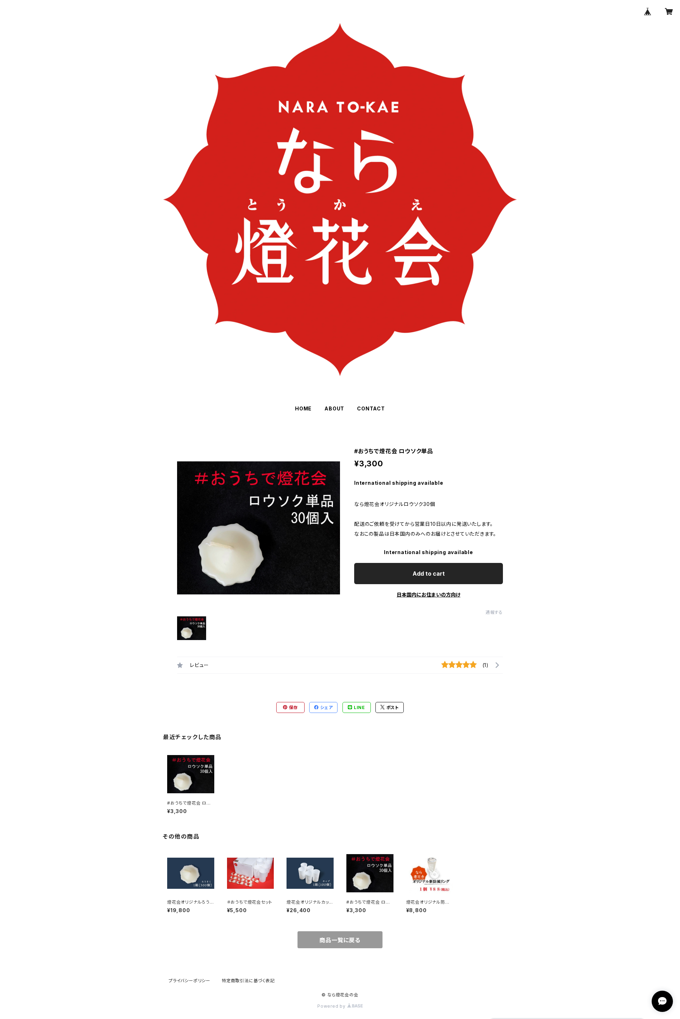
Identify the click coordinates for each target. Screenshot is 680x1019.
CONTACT (371, 408)
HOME (303, 408)
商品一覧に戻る (340, 940)
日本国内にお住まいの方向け (428, 595)
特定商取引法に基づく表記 (248, 980)
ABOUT (334, 408)
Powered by (332, 1006)
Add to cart (429, 573)
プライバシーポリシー (189, 980)
